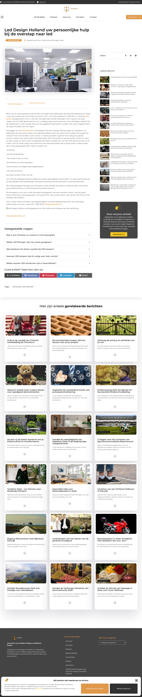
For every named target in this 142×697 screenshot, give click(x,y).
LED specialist (28, 131)
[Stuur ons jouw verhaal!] (118, 207)
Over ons (66, 17)
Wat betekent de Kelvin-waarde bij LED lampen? (48, 249)
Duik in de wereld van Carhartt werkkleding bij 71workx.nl (121, 116)
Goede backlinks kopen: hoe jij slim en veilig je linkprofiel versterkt (76, 671)
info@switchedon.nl (53, 204)
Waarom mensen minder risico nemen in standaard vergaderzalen (123, 85)
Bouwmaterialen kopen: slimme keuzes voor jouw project (122, 132)
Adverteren (70, 665)
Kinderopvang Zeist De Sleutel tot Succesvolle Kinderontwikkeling (114, 391)
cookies (39, 688)
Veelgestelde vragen (37, 103)
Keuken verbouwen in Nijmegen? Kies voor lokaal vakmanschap (122, 170)
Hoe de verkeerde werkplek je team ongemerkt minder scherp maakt (123, 93)
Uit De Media (39, 17)
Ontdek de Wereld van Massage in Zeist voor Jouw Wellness (114, 589)
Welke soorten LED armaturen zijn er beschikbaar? (48, 263)
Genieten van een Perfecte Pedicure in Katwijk (115, 490)
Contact (93, 17)
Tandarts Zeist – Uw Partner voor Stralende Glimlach (24, 490)
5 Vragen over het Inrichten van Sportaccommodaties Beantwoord (115, 440)
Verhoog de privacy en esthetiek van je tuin (123, 139)
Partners (53, 17)
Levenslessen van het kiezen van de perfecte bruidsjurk (70, 539)
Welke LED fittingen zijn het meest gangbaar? (48, 242)
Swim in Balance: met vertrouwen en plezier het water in (123, 109)
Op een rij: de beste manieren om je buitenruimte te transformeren (25, 440)
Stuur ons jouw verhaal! (119, 214)
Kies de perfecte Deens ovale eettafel (123, 77)
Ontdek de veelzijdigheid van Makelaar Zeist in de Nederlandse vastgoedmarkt (69, 441)
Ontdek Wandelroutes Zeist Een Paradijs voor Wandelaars (23, 589)
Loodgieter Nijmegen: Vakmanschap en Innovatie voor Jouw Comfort (123, 162)
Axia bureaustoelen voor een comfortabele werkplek (120, 101)
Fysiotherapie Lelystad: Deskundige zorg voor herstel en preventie (123, 147)
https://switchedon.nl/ (15, 216)
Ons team (80, 17)
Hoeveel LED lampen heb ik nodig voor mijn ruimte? (48, 256)
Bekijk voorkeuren (123, 688)
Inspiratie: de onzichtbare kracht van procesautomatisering (71, 391)
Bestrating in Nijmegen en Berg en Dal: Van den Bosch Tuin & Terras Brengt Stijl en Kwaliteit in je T (123, 186)
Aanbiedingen (14, 40)
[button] (136, 680)
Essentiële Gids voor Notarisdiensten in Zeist (64, 490)
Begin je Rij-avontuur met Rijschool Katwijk (25, 539)
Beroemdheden (71, 653)
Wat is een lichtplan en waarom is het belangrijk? (48, 235)
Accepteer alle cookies (94, 688)
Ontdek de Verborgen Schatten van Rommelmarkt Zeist (70, 589)
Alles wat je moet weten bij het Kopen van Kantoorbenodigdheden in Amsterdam (123, 155)
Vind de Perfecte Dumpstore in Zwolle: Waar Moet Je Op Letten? (122, 124)
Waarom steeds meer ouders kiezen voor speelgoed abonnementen (123, 178)
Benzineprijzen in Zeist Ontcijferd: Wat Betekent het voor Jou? (114, 539)
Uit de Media (70, 657)
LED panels (17, 287)
